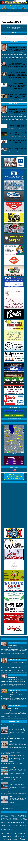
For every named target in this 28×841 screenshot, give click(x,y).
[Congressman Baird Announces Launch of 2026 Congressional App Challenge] (4, 64)
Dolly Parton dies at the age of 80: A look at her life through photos (13, 739)
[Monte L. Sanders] (4, 691)
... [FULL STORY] (14, 58)
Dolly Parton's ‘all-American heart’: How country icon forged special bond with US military (13, 794)
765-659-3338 (9, 835)
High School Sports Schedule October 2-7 (17, 141)
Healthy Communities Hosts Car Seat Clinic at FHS (17, 149)
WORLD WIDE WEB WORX (19, 839)
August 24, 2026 (12, 694)
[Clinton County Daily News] (14, 7)
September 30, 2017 (13, 128)
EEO (16, 838)
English (18, 1)
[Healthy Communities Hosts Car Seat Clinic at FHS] (4, 149)
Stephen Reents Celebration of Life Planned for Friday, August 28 (17, 48)
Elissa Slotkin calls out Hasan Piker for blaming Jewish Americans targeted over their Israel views (12, 725)
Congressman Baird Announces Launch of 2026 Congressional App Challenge (17, 64)
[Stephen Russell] (4, 644)
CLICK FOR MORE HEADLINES (7, 808)
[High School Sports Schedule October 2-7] (4, 141)
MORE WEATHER (14, 453)
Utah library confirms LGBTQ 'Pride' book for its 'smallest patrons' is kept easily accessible (13, 766)
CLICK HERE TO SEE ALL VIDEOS (7, 829)
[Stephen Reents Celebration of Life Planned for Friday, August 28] (4, 47)
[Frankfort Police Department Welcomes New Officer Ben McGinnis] (4, 96)
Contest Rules (5, 838)
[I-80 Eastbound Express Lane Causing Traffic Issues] (4, 126)
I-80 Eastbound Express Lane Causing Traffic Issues (17, 125)
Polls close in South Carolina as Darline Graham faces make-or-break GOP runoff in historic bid (13, 780)
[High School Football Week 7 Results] (4, 134)
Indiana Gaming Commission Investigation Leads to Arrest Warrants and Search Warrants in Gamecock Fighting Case (17, 75)
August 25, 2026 (13, 52)
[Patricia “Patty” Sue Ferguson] (4, 660)
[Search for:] (14, 13)
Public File (11, 838)
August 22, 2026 (12, 710)
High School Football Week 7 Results (17, 133)
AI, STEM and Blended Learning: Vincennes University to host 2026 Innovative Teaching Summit (17, 86)
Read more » (11, 733)
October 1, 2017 (13, 151)
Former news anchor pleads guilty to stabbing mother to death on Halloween (12, 753)
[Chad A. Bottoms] (4, 707)
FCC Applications (21, 838)
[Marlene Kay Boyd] (4, 676)
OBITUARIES (14, 639)
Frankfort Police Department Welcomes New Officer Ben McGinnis (17, 96)
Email (15, 835)
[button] (26, 11)
